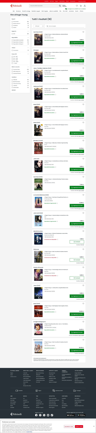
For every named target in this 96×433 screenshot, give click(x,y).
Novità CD (25, 400)
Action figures (51, 407)
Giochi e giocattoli (52, 398)
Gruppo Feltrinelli (78, 373)
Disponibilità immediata (18, 40)
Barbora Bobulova (56, 34)
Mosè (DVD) (37, 104)
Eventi (67, 1)
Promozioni (15, 50)
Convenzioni (72, 1)
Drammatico (16, 21)
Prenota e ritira (26, 374)
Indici (24, 383)
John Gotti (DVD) (38, 213)
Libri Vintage (12, 403)
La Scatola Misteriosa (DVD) (41, 195)
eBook (11, 405)
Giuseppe (36, 50)
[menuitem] (14, 11)
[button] (60, 5)
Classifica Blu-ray (39, 403)
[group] (67, 9)
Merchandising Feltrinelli (79, 400)
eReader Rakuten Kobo (79, 405)
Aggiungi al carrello (78, 42)
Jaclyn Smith (64, 233)
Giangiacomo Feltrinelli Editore (79, 375)
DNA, (45, 271)
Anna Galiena (55, 106)
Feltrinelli (15, 79)
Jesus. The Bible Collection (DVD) (42, 68)
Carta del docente (27, 380)
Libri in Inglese (13, 402)
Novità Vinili (25, 405)
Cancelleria (64, 403)
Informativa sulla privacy (67, 380)
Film (37, 398)
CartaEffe (46, 1)
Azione (14, 27)
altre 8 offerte (81, 45)
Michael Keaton (63, 197)
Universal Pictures (17, 73)
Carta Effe (25, 373)
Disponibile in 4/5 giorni (18, 42)
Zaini (63, 402)
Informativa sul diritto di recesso (66, 378)
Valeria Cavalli (63, 52)
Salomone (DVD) (38, 86)
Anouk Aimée (66, 251)
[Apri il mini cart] (81, 6)
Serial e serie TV (16, 23)
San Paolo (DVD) (38, 32)
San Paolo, (46, 35)
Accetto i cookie (79, 426)
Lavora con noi (13, 376)
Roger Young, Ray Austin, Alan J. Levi (52, 323)
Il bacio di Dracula (38, 267)
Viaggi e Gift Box (78, 402)
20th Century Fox (16, 71)
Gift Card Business (40, 376)
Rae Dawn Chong (56, 197)
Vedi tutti (14, 90)
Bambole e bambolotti (53, 405)
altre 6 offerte (81, 118)
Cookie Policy (29, 431)
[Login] (85, 6)
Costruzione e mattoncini (54, 400)
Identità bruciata (38, 231)
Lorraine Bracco (56, 161)
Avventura (15, 25)
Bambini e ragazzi (39, 407)
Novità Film (38, 400)
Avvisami (78, 241)
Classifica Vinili (26, 407)
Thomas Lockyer (64, 179)
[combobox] (45, 5)
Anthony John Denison (64, 161)
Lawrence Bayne (56, 215)
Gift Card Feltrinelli (26, 376)
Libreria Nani (16, 87)
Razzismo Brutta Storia (79, 382)
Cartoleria (64, 398)
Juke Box (15, 85)
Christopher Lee (68, 305)
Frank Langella (67, 106)
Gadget (76, 403)
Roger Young (48, 34)
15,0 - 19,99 (15, 59)
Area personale (52, 373)
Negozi (56, 1)
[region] (48, 426)
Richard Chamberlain (57, 233)
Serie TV (37, 405)
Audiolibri (12, 407)
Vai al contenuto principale (16, 1)
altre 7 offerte (81, 100)
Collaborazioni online (40, 380)
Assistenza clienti (82, 1)
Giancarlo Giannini (63, 269)
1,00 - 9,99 (15, 56)
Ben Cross (60, 88)
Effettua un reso (52, 376)
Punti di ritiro (62, 1)
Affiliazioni (38, 374)
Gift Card (52, 1)
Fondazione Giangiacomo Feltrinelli (80, 378)
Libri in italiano (13, 398)
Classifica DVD (39, 402)
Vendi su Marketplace (40, 378)
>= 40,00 (15, 63)
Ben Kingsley (61, 106)
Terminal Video (16, 69)
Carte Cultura (26, 378)
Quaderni (64, 407)
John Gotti (36, 159)
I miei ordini (51, 374)
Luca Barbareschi (56, 70)
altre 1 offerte (81, 136)
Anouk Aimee (55, 88)
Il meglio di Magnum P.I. (40, 321)
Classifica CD (26, 402)
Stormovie (46, 162)
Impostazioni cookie (69, 426)
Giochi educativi (52, 402)
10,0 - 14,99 (15, 58)
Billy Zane (55, 142)
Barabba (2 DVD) (38, 140)
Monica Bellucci (56, 52)
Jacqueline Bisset (64, 70)
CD (23, 398)
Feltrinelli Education (78, 380)
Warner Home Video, (48, 235)
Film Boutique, (47, 198)
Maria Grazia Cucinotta (68, 88)
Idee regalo (77, 398)
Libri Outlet (12, 400)
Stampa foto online (27, 385)
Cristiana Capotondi (61, 142)
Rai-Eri (45, 144)
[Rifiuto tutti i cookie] (93, 426)
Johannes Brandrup (65, 34)
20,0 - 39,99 (15, 61)
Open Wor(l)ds (65, 405)
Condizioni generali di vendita (66, 375)
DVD (14, 33)
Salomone (36, 249)
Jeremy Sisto (55, 287)
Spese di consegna (53, 382)
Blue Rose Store (16, 81)
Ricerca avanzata (64, 6)
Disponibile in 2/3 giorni (18, 44)
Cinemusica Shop (17, 83)
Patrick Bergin (56, 269)
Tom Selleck (65, 323)
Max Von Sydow (60, 251)
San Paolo (46, 126)
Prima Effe (38, 382)
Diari (63, 400)
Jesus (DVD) (37, 285)
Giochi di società (52, 403)
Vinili (24, 403)
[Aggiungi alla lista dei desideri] (83, 32)
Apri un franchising (40, 373)
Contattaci (51, 380)
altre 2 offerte (81, 154)
